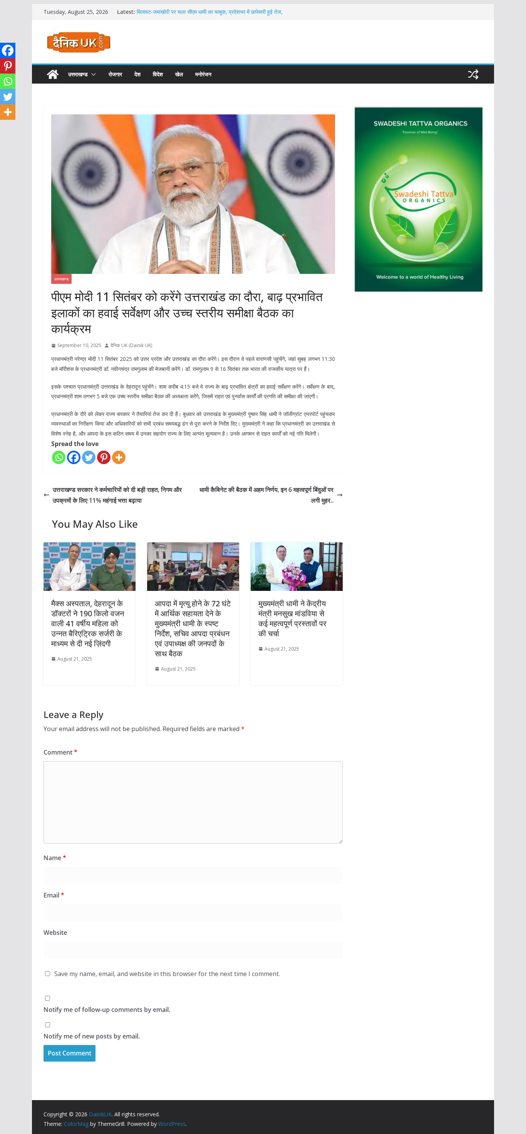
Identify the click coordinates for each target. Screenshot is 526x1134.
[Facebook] (73, 457)
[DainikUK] (53, 74)
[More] (119, 457)
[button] (92, 74)
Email (54, 895)
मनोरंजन (203, 74)
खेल (179, 74)
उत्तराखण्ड (78, 74)
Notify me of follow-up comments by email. (107, 1009)
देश (137, 74)
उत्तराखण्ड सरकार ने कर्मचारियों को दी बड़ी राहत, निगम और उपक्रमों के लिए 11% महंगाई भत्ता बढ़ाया (117, 495)
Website (55, 932)
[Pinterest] (104, 457)
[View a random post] (473, 74)
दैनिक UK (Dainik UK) (131, 345)
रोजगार (115, 74)
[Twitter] (88, 457)
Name (55, 858)
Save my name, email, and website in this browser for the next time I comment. (167, 974)
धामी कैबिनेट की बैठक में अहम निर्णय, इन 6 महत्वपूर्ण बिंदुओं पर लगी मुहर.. (266, 495)
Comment (60, 752)
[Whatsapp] (58, 457)
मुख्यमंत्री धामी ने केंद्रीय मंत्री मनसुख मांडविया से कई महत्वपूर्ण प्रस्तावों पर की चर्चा (292, 618)
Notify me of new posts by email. (92, 1036)
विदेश (158, 74)
